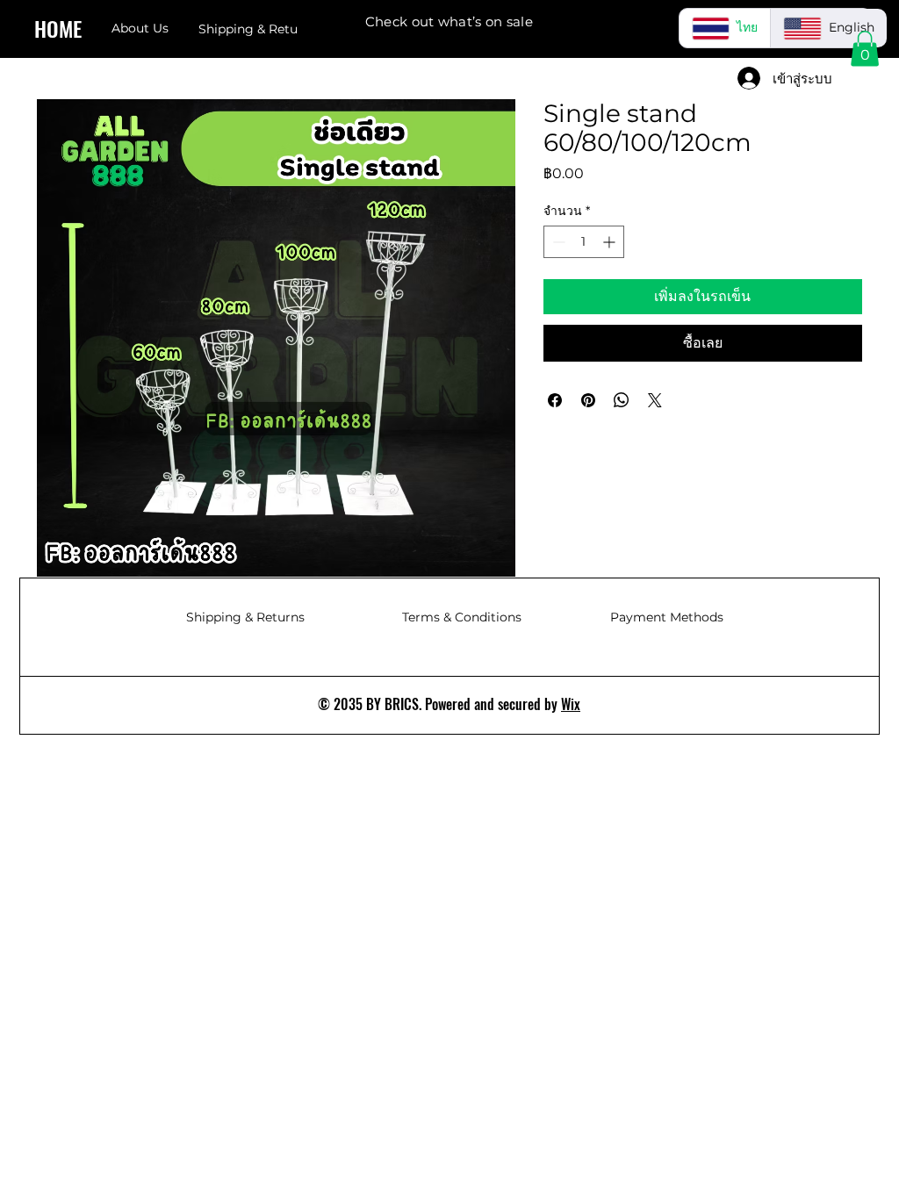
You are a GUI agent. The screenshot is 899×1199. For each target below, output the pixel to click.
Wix (570, 703)
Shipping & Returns (245, 617)
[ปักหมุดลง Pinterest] (588, 400)
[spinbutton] (584, 241)
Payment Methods (666, 617)
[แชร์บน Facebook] (554, 400)
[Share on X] (654, 400)
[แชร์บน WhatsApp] (621, 400)
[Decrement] (557, 241)
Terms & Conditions (461, 617)
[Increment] (611, 241)
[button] (865, 49)
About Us (140, 28)
